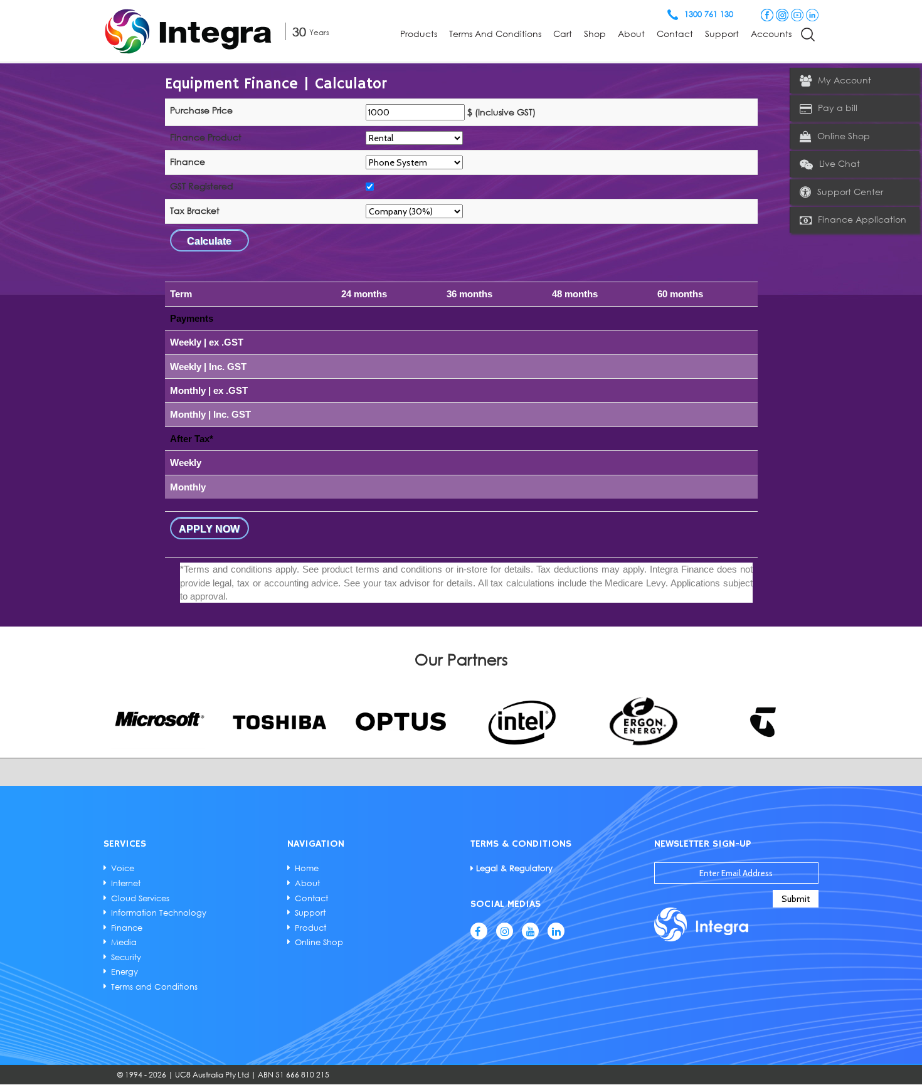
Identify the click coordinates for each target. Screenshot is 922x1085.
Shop (595, 33)
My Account (844, 80)
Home (307, 868)
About (631, 33)
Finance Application (862, 219)
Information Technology (158, 913)
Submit (796, 898)
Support (722, 33)
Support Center (850, 191)
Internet (125, 883)
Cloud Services (140, 898)
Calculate (209, 241)
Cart (562, 33)
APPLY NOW (209, 529)
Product (310, 928)
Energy (124, 971)
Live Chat (839, 163)
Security (126, 957)
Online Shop (843, 135)
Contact (675, 33)
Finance (126, 928)
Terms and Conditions (495, 33)
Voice (122, 868)
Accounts (771, 33)
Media (124, 942)
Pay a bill (837, 107)
